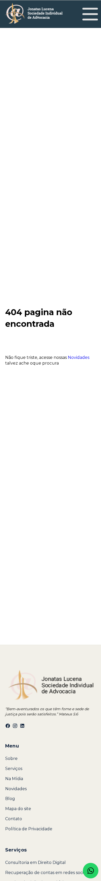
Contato (13, 818)
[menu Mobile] (90, 15)
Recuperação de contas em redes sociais (46, 872)
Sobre (11, 758)
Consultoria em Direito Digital (35, 862)
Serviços (13, 768)
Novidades (78, 357)
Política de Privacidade (28, 828)
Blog (10, 798)
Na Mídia (14, 778)
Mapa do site (18, 808)
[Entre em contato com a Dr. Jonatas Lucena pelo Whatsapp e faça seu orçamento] (90, 870)
